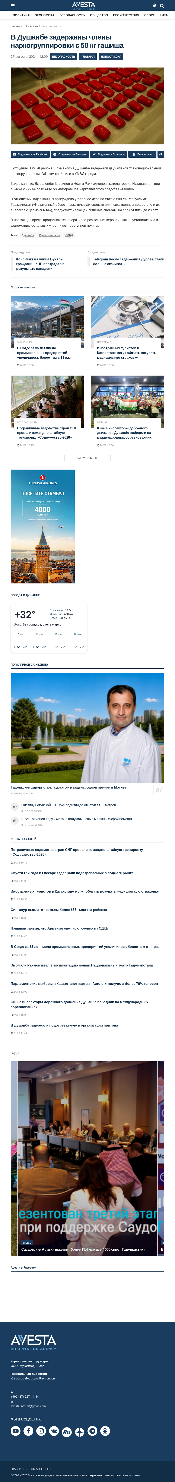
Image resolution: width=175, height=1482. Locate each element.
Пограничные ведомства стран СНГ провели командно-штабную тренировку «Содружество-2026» (47, 433)
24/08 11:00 (20, 881)
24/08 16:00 (106, 445)
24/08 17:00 (26, 365)
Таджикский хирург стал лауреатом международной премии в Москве (68, 787)
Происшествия (49, 235)
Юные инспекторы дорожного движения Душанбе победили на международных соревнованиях (124, 433)
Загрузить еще (88, 458)
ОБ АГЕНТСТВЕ (41, 1469)
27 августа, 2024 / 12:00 (29, 56)
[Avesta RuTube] (67, 1432)
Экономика (44, 15)
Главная (16, 26)
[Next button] (161, 1158)
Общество (99, 15)
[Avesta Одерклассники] (105, 1431)
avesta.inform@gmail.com (28, 1406)
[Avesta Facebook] (28, 1431)
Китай (165, 15)
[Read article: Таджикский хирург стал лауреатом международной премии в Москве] (87, 728)
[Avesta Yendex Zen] (80, 1432)
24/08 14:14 (20, 973)
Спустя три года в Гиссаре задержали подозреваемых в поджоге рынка (72, 872)
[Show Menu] (13, 5)
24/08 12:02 (20, 991)
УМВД (69, 235)
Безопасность (72, 15)
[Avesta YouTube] (15, 1431)
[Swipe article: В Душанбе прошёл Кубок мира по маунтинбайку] (87, 1158)
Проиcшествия (126, 15)
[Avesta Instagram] (41, 1431)
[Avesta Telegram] (92, 1431)
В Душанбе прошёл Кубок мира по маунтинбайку (61, 1249)
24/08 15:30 (20, 917)
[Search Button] (162, 5)
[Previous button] (13, 1158)
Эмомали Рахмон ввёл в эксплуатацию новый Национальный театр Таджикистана (82, 965)
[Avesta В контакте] (54, 1431)
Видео (27, 1242)
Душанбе (28, 235)
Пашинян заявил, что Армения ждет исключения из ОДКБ (59, 928)
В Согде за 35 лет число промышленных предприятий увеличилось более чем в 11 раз (44, 352)
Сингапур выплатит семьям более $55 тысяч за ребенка (59, 909)
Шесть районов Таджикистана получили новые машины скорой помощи (76, 818)
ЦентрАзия (104, 342)
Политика (21, 15)
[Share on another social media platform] (161, 154)
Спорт (149, 15)
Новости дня (111, 56)
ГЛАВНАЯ (17, 1469)
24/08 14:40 (20, 936)
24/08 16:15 (26, 445)
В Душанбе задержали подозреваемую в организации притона (64, 1025)
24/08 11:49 (20, 1033)
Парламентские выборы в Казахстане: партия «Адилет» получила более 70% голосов (84, 983)
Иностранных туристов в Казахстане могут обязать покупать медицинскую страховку (126, 352)
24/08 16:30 (106, 365)
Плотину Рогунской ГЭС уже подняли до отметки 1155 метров (68, 804)
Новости (32, 26)
